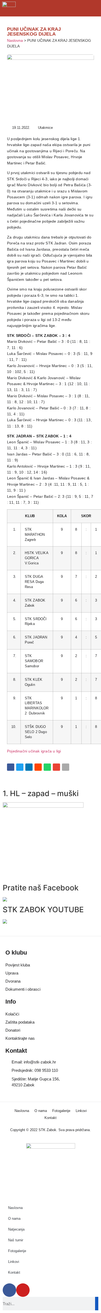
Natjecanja (16, 1229)
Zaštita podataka (19, 1022)
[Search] (96, 1303)
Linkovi (81, 1111)
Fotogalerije (61, 1111)
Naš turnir (15, 1240)
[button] (10, 767)
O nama (40, 1111)
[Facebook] (9, 1290)
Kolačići (12, 1014)
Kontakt (50, 1118)
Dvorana (12, 981)
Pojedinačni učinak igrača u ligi (34, 751)
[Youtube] (23, 1290)
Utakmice (45, 128)
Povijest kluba (17, 965)
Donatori (12, 1030)
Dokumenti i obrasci (22, 989)
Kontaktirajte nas (20, 1038)
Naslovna (15, 41)
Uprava (11, 973)
